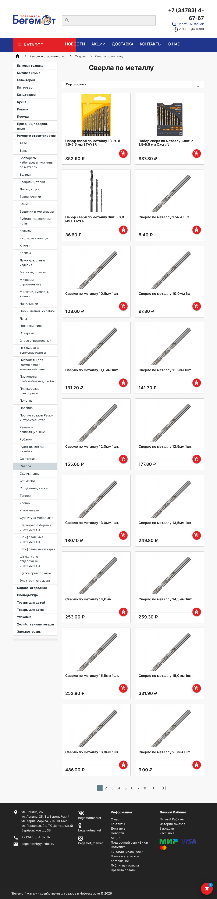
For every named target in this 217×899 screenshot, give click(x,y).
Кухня (21, 102)
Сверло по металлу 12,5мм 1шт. (165, 447)
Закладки (167, 828)
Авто (23, 143)
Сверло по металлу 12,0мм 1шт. (92, 447)
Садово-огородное (32, 588)
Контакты (150, 44)
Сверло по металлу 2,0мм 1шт (164, 752)
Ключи (25, 245)
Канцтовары (26, 95)
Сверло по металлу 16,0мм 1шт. (92, 752)
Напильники (29, 304)
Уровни (25, 503)
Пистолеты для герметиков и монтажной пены (32, 364)
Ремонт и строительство (47, 56)
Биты (24, 150)
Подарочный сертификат (129, 842)
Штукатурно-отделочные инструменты (30, 561)
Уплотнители (29, 510)
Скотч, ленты (30, 474)
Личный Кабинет (172, 819)
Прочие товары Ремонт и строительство (37, 418)
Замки (24, 204)
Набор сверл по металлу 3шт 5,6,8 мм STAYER (94, 219)
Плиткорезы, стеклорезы (29, 391)
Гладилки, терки (32, 182)
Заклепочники (30, 197)
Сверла (80, 56)
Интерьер (24, 87)
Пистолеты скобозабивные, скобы (37, 379)
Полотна (26, 400)
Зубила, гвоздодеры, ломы (35, 221)
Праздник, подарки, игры (32, 126)
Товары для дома (30, 610)
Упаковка (24, 617)
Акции (98, 44)
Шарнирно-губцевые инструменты (35, 527)
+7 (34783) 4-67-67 (186, 14)
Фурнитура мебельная (36, 518)
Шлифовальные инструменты (31, 539)
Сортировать (76, 84)
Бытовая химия (28, 73)
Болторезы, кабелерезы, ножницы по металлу (36, 162)
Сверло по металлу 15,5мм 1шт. (92, 676)
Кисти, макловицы (34, 238)
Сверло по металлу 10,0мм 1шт (165, 294)
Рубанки (26, 439)
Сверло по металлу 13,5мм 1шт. (165, 523)
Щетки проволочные (35, 573)
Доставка (123, 44)
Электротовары (29, 632)
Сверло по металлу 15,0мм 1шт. (166, 676)
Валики (25, 174)
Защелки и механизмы (37, 211)
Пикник (22, 109)
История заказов (172, 824)
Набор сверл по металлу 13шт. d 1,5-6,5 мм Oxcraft (166, 143)
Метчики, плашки (33, 272)
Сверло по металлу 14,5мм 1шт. (166, 599)
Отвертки (27, 333)
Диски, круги (30, 189)
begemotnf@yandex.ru (37, 844)
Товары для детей (31, 602)
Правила (26, 408)
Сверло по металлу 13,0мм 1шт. (92, 523)
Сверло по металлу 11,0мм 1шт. (92, 370)
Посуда (23, 117)
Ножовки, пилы (31, 326)
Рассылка (167, 833)
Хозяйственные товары (35, 624)
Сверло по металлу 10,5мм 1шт (91, 294)
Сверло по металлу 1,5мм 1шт (164, 217)
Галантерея (26, 80)
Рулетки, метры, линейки (32, 449)
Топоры (25, 496)
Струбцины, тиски (34, 488)
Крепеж (25, 253)
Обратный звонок (190, 24)
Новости (75, 44)
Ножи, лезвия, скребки (37, 311)
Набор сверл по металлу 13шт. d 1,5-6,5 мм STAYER (92, 143)
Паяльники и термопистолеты (33, 350)
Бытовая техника (30, 66)
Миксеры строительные (30, 282)
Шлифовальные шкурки (38, 549)
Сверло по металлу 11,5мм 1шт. (165, 370)
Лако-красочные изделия (32, 262)
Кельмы (25, 231)
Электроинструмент (35, 581)
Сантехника (28, 459)
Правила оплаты (123, 870)
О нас (174, 44)
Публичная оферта (125, 865)
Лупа (23, 318)
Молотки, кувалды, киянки (34, 294)
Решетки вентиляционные (32, 429)
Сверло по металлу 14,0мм (88, 599)
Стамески (27, 481)
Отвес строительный (35, 341)
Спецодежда (27, 595)
